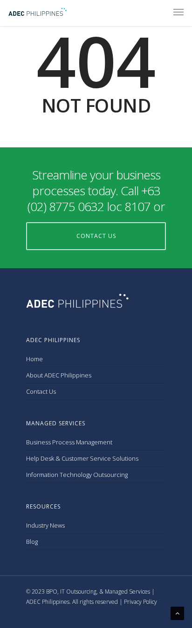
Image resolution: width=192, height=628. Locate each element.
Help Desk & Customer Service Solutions (82, 458)
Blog (32, 541)
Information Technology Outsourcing (77, 474)
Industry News (45, 525)
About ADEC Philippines (58, 375)
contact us (96, 236)
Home (34, 359)
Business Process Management (69, 442)
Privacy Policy (140, 602)
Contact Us (41, 391)
